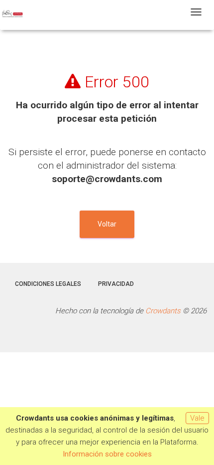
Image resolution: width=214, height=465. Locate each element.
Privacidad (116, 283)
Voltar (107, 224)
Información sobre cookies (107, 454)
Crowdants (163, 310)
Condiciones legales (48, 283)
